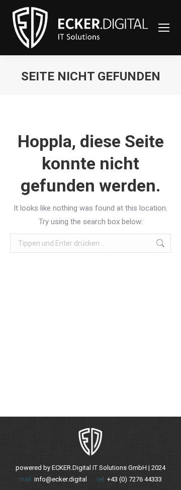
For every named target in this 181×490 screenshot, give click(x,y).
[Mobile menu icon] (164, 28)
